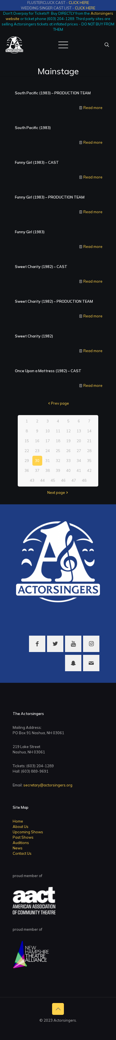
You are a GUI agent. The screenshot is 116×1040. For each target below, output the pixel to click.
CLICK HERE (79, 2)
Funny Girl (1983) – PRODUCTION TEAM (49, 197)
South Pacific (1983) (33, 127)
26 (68, 450)
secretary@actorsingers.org (47, 785)
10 (47, 431)
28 (89, 450)
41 (79, 470)
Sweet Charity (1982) (34, 336)
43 (32, 480)
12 (68, 431)
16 (37, 441)
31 (47, 460)
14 (89, 431)
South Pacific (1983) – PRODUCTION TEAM (53, 93)
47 (74, 480)
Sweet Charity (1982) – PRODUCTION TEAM (54, 301)
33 (68, 460)
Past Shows (23, 837)
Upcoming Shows (28, 832)
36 (26, 470)
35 (89, 460)
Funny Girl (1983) (29, 232)
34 (79, 460)
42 (89, 470)
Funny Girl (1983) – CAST (37, 162)
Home (18, 821)
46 (63, 480)
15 (26, 441)
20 (79, 441)
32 (58, 460)
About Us (20, 826)
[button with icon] (37, 644)
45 (53, 480)
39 (58, 470)
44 (42, 480)
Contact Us (22, 853)
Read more (92, 107)
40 (68, 470)
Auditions (21, 842)
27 (79, 450)
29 (26, 460)
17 (47, 441)
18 (58, 441)
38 (47, 470)
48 (84, 480)
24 (47, 450)
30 (37, 460)
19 (68, 441)
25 (58, 450)
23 (37, 450)
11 (58, 431)
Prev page (60, 403)
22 (26, 450)
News (18, 848)
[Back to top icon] (58, 1009)
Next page (56, 492)
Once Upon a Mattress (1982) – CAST (48, 371)
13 (79, 431)
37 (37, 470)
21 (89, 441)
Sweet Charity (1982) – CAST (41, 266)
